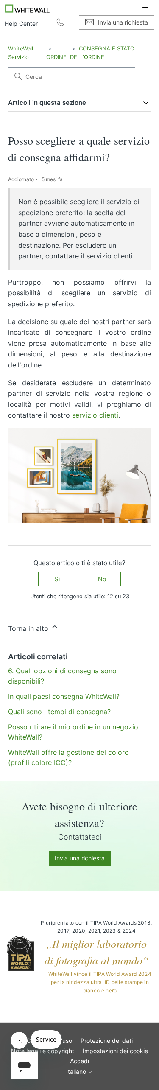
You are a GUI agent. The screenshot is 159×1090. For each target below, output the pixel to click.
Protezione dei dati (107, 1040)
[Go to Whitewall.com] (27, 8)
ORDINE (56, 56)
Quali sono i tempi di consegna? (59, 711)
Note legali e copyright (42, 1050)
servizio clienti (95, 415)
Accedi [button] (79, 1061)
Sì (57, 579)
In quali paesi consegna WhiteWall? (64, 696)
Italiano (77, 1071)
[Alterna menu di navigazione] (145, 7)
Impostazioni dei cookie (115, 1050)
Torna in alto (29, 628)
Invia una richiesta (80, 858)
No (102, 579)
